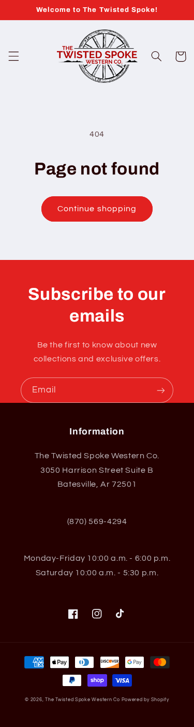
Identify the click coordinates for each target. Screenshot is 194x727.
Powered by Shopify (145, 699)
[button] (13, 56)
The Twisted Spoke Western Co (82, 699)
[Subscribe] (161, 390)
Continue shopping (97, 209)
